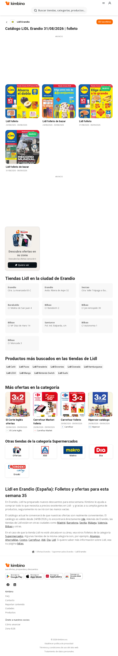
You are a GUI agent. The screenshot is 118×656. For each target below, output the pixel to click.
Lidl (54, 540)
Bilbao (9, 526)
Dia (49, 540)
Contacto (9, 600)
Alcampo (95, 536)
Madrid (61, 522)
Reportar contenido (15, 604)
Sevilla (83, 522)
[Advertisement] (59, 59)
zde (83, 519)
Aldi (43, 540)
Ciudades (9, 608)
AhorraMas (11, 540)
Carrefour (34, 540)
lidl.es (20, 543)
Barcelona (72, 522)
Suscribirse (106, 22)
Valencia (102, 522)
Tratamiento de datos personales (59, 651)
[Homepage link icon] (33, 552)
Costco (23, 540)
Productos (10, 612)
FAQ (7, 596)
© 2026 (59, 639)
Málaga (92, 522)
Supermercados (14, 536)
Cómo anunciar (12, 624)
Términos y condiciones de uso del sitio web (59, 647)
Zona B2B (10, 628)
